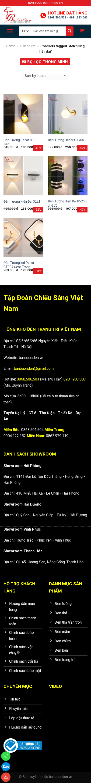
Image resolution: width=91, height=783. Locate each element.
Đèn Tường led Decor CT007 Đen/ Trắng (19, 265)
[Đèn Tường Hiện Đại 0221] (23, 175)
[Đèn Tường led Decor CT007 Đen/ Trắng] (23, 237)
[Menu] (10, 31)
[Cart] (81, 31)
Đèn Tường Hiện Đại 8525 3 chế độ (67, 203)
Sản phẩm (27, 46)
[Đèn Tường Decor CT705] (68, 114)
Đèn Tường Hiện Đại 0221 (22, 201)
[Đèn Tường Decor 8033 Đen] (23, 114)
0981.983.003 (78, 17)
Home (10, 46)
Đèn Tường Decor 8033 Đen (20, 142)
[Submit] (70, 31)
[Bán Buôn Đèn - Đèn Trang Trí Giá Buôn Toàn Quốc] (20, 15)
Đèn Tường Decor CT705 (66, 140)
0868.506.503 (57, 17)
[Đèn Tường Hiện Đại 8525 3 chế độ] (68, 175)
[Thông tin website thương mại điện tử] (23, 742)
